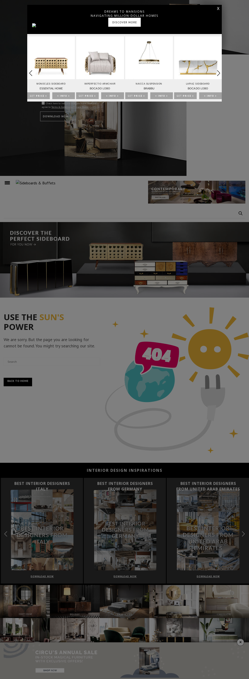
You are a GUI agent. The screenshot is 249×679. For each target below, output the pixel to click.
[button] (218, 73)
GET (38, 96)
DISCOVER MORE (124, 22)
